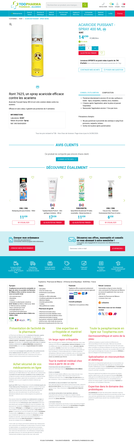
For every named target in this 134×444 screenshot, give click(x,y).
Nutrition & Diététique (40, 13)
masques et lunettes (67, 407)
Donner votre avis (66, 159)
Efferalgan (19, 408)
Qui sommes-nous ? (15, 296)
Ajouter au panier (88, 53)
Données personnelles (46, 302)
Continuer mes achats (90, 70)
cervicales (76, 346)
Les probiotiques (92, 392)
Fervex (41, 413)
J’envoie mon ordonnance (22, 248)
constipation (42, 411)
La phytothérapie (110, 366)
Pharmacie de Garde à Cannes (48, 317)
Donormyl (35, 415)
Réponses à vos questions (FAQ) (78, 305)
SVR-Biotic (120, 351)
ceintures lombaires (75, 344)
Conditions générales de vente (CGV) (50, 298)
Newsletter (13, 298)
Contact (12, 300)
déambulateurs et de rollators (74, 369)
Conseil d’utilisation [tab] (89, 93)
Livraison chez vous (105, 298)
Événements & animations (47, 292)
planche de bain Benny (55, 386)
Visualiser (24, 223)
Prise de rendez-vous (45, 290)
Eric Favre (119, 375)
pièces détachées (28, 344)
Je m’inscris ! (117, 248)
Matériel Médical (100, 13)
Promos (120, 13)
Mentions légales (44, 300)
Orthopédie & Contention (88, 13)
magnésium (37, 418)
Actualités (42, 289)
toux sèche (38, 409)
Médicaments (17, 13)
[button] (124, 200)
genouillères (65, 344)
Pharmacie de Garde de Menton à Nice (50, 315)
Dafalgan (27, 408)
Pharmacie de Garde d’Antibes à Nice (50, 313)
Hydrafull (117, 380)
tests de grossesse (27, 418)
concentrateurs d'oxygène (77, 405)
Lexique (41, 294)
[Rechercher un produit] (85, 5)
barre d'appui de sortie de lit (73, 377)
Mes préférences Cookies (47, 306)
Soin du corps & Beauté (63, 13)
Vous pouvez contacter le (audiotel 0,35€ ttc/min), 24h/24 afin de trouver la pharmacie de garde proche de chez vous (51, 321)
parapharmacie (38, 339)
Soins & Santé (29, 13)
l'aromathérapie (120, 366)
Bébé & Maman (51, 13)
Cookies (41, 304)
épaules (81, 346)
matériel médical (13, 340)
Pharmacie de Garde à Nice (47, 312)
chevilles (58, 348)
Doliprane (27, 406)
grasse (11, 411)
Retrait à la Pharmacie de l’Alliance (109, 296)
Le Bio (110, 13)
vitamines (28, 420)
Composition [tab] (107, 93)
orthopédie (22, 340)
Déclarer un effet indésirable (47, 296)
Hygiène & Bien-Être (76, 13)
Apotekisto (83, 440)
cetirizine (20, 413)
